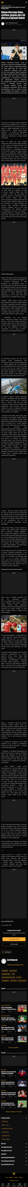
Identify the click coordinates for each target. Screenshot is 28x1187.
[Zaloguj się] (26, 2)
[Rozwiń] (25, 1118)
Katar (13, 974)
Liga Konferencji (6, 1135)
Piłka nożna (3, 1035)
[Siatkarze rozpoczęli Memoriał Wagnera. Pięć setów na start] (14, 1083)
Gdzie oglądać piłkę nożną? (6, 1147)
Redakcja (11, 1177)
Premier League (6, 1139)
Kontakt (16, 1177)
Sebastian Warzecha (3, 1076)
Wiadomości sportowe (5, 1118)
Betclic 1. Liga (5, 1125)
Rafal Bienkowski (13, 23)
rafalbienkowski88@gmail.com (15, 964)
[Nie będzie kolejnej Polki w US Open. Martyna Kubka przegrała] (14, 1104)
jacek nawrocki (13, 970)
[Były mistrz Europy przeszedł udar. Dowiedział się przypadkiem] (14, 1073)
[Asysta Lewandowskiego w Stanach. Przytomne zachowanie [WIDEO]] (14, 1008)
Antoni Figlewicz (3, 1012)
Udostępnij (7, 952)
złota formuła (14, 980)
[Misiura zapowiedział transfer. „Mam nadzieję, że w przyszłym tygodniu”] (14, 1028)
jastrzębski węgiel (6, 974)
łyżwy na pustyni (22, 980)
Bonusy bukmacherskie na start (7, 1164)
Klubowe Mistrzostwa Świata (8, 977)
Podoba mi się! (15, 939)
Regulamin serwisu (14, 1180)
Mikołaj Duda (3, 1021)
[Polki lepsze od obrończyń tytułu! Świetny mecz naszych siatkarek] (14, 1094)
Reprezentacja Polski (7, 1128)
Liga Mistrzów (5, 1132)
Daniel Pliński (5, 970)
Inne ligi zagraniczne (5, 1005)
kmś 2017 (19, 977)
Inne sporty (9, 5)
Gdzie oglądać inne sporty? (6, 1150)
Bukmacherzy (4, 1154)
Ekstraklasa (3, 1025)
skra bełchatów (5, 980)
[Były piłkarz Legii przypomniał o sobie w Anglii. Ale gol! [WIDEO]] (14, 1018)
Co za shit (15, 944)
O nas (6, 1177)
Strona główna (3, 5)
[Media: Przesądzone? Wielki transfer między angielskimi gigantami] (14, 1039)
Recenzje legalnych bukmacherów (8, 1157)
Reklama (21, 1177)
